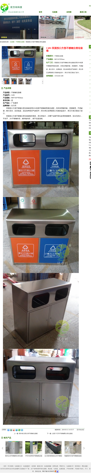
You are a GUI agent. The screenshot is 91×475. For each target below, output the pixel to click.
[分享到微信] (19, 430)
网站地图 (85, 466)
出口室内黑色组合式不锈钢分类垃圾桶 (57, 456)
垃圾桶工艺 (70, 466)
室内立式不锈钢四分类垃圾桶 (14, 456)
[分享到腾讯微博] (17, 430)
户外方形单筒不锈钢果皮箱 (33, 456)
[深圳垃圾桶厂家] (12, 8)
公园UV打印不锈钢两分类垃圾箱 (62, 433)
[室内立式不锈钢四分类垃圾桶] (14, 447)
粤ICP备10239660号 (48, 471)
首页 (40, 12)
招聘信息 (55, 466)
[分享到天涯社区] (22, 430)
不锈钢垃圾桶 (20, 42)
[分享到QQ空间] (11, 430)
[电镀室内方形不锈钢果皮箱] (73, 447)
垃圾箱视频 (47, 466)
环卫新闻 (10, 466)
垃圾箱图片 (26, 466)
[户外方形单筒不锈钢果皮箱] (33, 447)
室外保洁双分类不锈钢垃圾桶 (28, 433)
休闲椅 (34, 466)
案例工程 (40, 466)
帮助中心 (62, 466)
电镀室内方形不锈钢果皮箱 (73, 456)
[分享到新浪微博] (14, 430)
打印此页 (80, 430)
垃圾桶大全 (18, 466)
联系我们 (78, 466)
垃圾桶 (12, 42)
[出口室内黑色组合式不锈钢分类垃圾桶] (53, 447)
